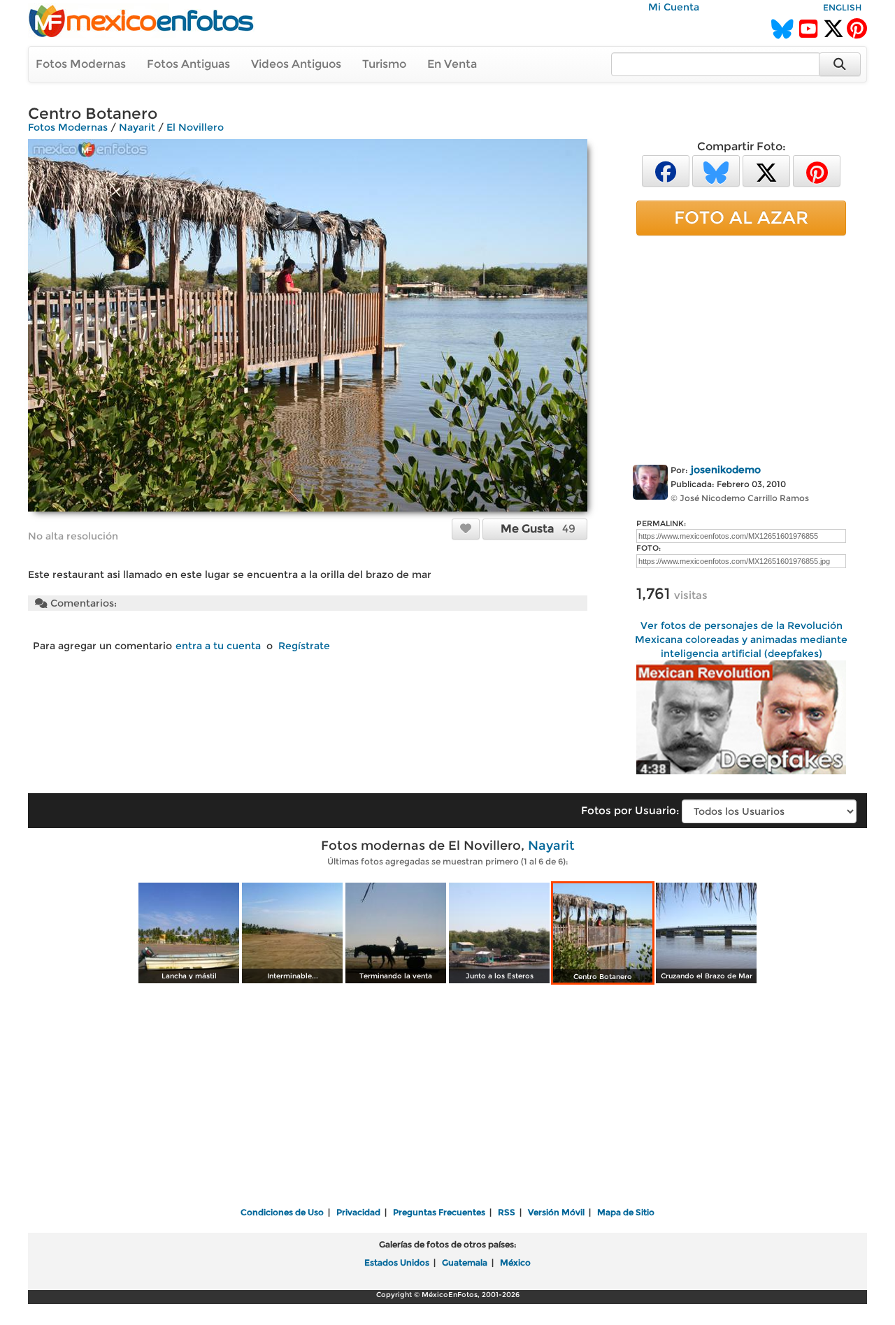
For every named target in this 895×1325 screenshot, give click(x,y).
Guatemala (464, 1262)
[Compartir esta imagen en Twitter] (766, 170)
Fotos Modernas (81, 64)
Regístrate (304, 645)
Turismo (384, 64)
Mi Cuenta (673, 7)
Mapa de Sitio (625, 1212)
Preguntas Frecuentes (439, 1212)
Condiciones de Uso (282, 1212)
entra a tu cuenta (218, 645)
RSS (506, 1212)
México (515, 1262)
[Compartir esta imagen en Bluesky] (716, 170)
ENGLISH (842, 7)
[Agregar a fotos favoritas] (466, 528)
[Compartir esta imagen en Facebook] (665, 170)
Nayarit (137, 127)
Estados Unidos (396, 1262)
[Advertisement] (741, 347)
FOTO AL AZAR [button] (741, 217)
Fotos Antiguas (188, 64)
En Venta (452, 64)
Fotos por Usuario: (630, 810)
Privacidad (358, 1212)
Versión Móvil (556, 1212)
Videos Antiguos (296, 64)
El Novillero (195, 127)
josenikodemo (726, 469)
